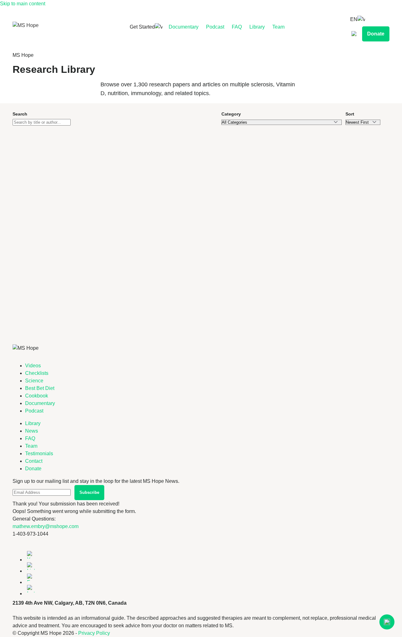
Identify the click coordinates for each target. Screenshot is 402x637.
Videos (33, 365)
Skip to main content (22, 3)
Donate (375, 33)
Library (257, 27)
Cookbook (36, 395)
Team (278, 27)
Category (231, 113)
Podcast (215, 27)
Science (34, 380)
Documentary (183, 27)
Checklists (36, 373)
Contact (33, 461)
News (31, 431)
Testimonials (39, 453)
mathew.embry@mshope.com (46, 526)
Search (20, 113)
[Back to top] (386, 621)
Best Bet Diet (39, 388)
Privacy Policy (94, 633)
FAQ (237, 27)
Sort (349, 113)
